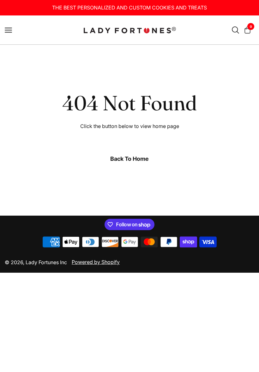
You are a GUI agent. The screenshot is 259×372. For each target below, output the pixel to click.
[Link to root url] (129, 30)
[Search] (235, 30)
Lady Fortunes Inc (46, 262)
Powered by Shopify (96, 262)
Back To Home (129, 158)
